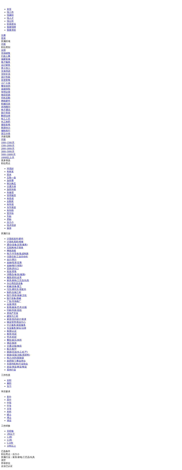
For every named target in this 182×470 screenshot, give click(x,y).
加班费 (10, 180)
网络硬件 (5, 101)
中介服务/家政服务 (16, 325)
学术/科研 (11, 337)
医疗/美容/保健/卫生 (17, 295)
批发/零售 (11, 271)
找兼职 (10, 15)
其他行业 (11, 370)
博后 (9, 420)
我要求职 (11, 30)
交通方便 (11, 186)
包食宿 (10, 192)
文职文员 (5, 74)
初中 (9, 397)
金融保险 (5, 89)
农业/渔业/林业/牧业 (17, 367)
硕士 (9, 414)
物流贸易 (5, 95)
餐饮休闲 (5, 86)
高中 (9, 399)
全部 (3, 50)
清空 (3, 460)
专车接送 (11, 207)
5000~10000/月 (8, 154)
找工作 (10, 12)
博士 (9, 417)
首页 (9, 9)
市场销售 (5, 53)
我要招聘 (11, 27)
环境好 (10, 168)
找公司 (10, 21)
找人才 (10, 18)
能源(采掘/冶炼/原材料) (18, 355)
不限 (3, 44)
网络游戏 (11, 250)
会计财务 (5, 65)
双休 (9, 174)
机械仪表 (5, 104)
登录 (3, 38)
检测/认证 (11, 331)
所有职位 (5, 463)
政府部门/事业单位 (16, 361)
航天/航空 (11, 349)
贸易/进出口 (13, 268)
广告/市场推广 (14, 301)
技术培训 (11, 225)
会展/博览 (11, 304)
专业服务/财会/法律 (16, 328)
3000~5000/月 (7, 151)
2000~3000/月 (7, 148)
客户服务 (5, 62)
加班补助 (11, 189)
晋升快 (10, 213)
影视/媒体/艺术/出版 (17, 307)
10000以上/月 (7, 157)
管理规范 (11, 195)
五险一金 (11, 177)
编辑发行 (5, 130)
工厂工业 (5, 83)
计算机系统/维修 (15, 241)
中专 (9, 405)
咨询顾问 (5, 107)
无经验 (10, 431)
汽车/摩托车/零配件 (16, 289)
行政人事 (5, 56)
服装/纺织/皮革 (14, 277)
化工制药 (5, 121)
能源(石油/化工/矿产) (17, 352)
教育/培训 (11, 334)
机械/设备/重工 (14, 286)
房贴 (9, 219)
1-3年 (9, 437)
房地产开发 (12, 313)
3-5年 (9, 440)
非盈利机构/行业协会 (17, 364)
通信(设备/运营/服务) (17, 244)
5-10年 (10, 443)
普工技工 (5, 68)
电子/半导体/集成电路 (17, 253)
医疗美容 (5, 113)
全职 (9, 380)
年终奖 (10, 171)
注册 (3, 35)
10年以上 (11, 446)
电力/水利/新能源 (15, 358)
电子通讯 (5, 110)
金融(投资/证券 (14, 262)
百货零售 (5, 80)
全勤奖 (10, 201)
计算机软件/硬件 (15, 238)
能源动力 (5, 127)
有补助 (10, 210)
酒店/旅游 (11, 343)
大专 (9, 408)
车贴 (9, 216)
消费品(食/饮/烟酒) (16, 274)
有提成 (10, 198)
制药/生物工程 (14, 292)
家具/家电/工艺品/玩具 (18, 280)
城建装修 (5, 59)
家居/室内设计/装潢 (16, 319)
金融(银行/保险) (14, 265)
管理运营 (5, 92)
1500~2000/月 (7, 145)
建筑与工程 (12, 316)
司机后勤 (5, 98)
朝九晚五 (11, 183)
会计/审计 (11, 259)
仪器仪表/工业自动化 (17, 256)
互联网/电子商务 (15, 247)
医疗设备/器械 (14, 298)
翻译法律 (5, 115)
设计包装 (5, 77)
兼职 (9, 383)
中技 (9, 402)
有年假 (10, 204)
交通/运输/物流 (14, 346)
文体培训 (5, 71)
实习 (9, 386)
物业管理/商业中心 (16, 322)
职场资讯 (11, 24)
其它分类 (5, 133)
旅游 (9, 228)
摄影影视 (5, 124)
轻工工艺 (5, 118)
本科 (9, 411)
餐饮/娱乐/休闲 (14, 340)
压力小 (10, 222)
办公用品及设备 (15, 283)
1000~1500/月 (7, 142)
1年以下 (11, 434)
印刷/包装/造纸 (14, 310)
